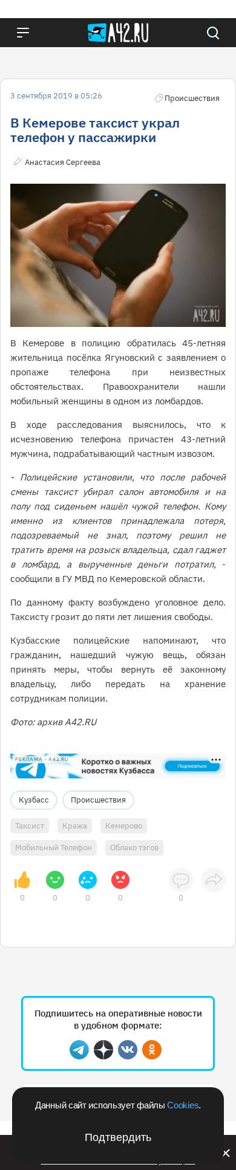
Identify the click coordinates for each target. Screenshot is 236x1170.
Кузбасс (34, 800)
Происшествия (98, 800)
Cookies (182, 1105)
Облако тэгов (134, 847)
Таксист (29, 826)
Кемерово (123, 826)
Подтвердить (118, 1137)
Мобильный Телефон (53, 847)
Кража (74, 826)
